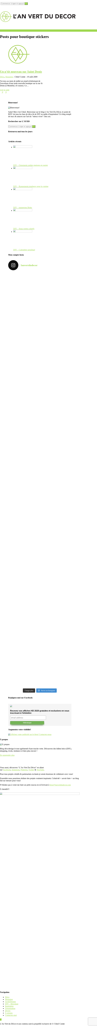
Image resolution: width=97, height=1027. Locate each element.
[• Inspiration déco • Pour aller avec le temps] (55, 592)
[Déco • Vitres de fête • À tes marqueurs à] (23, 289)
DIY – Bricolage (11, 1004)
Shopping (9, 77)
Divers (7, 1011)
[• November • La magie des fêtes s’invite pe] (55, 432)
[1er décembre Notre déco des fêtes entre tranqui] (23, 323)
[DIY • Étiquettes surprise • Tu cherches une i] (55, 325)
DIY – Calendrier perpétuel (24, 250)
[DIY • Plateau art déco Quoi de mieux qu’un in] (23, 672)
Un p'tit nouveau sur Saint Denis (21, 71)
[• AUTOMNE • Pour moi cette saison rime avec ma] (23, 579)
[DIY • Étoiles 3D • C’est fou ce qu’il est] (55, 286)
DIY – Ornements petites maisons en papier (30, 165)
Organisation (10, 1008)
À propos (9, 1013)
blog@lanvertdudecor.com (60, 785)
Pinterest (24, 770)
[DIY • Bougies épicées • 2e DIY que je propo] (55, 404)
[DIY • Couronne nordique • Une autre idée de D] (55, 365)
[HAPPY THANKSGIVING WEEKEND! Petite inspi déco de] (55, 470)
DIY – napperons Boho (22, 207)
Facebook (7, 770)
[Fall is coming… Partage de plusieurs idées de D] (55, 641)
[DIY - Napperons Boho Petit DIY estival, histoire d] (55, 669)
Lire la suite (4, 90)
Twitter (31, 770)
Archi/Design (10, 1002)
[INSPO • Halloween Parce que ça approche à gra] (23, 499)
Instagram (16, 770)
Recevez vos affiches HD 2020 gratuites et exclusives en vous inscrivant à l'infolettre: (39, 712)
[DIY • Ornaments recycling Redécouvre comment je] (23, 400)
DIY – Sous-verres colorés (23, 229)
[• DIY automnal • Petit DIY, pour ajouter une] (55, 518)
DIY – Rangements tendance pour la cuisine (30, 186)
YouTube (40, 770)
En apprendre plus (7, 755)
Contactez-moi (11, 1015)
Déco (2, 77)
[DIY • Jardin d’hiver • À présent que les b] (23, 438)
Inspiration (9, 1006)
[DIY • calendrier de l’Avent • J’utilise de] (23, 366)
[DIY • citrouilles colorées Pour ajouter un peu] (23, 645)
